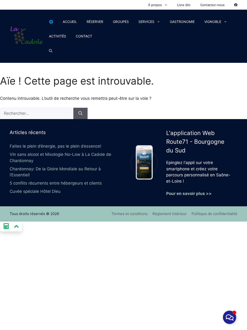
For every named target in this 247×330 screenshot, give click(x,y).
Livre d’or (184, 5)
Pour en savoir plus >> (189, 193)
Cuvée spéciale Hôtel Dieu (35, 191)
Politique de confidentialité (214, 213)
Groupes (121, 22)
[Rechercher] (80, 113)
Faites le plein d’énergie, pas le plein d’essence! (55, 146)
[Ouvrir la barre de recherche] (50, 50)
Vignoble (212, 22)
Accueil (70, 22)
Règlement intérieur (169, 213)
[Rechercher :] (36, 113)
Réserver (95, 22)
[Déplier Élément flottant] (229, 317)
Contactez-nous (212, 5)
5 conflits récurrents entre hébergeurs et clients (56, 183)
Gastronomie (182, 22)
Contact (84, 36)
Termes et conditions (129, 213)
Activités (57, 36)
